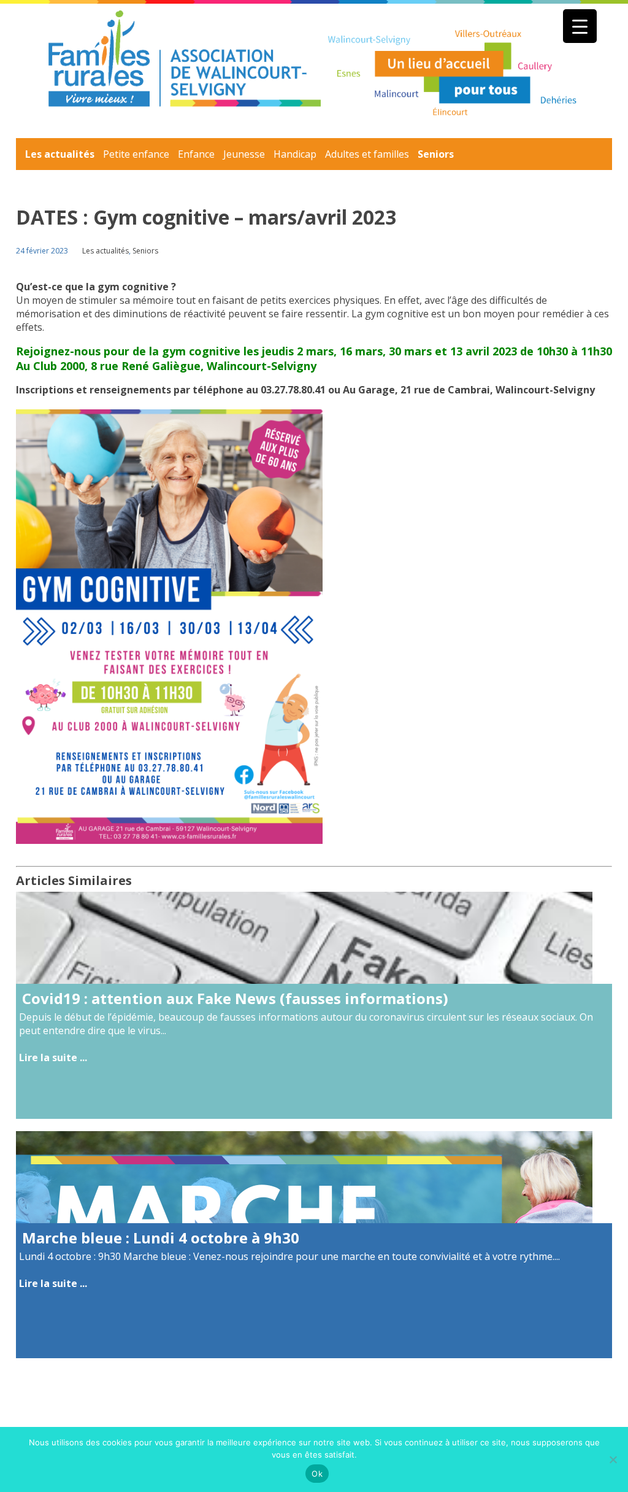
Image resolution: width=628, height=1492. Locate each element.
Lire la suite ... (53, 1057)
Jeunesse (244, 154)
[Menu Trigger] (580, 26)
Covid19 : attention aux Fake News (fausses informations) (235, 998)
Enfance (196, 154)
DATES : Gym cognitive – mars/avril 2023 (206, 217)
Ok (317, 1473)
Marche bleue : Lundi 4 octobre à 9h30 (160, 1237)
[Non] (613, 1459)
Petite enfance (136, 154)
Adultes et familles (367, 154)
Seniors (436, 154)
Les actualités (59, 154)
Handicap (295, 154)
